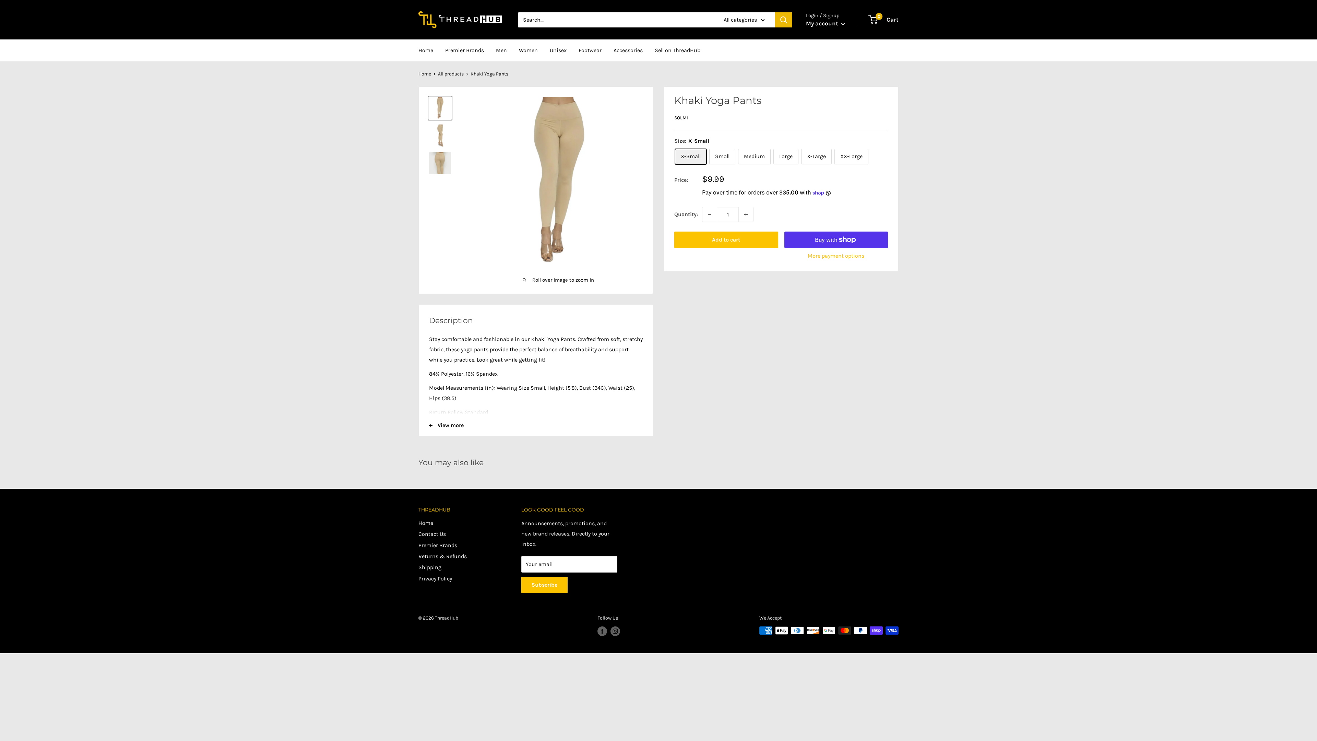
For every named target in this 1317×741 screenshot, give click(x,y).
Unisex (558, 50)
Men (501, 50)
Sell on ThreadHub (677, 50)
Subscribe (544, 584)
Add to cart (726, 239)
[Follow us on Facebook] (602, 631)
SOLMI (681, 118)
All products (451, 74)
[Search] (783, 19)
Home (425, 50)
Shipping (429, 567)
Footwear (590, 50)
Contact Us (432, 534)
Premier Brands (464, 50)
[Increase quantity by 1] (746, 214)
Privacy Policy (435, 578)
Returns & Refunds (442, 556)
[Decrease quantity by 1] (709, 214)
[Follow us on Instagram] (615, 631)
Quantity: (686, 214)
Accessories (628, 50)
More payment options (836, 255)
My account (823, 23)
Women (528, 50)
